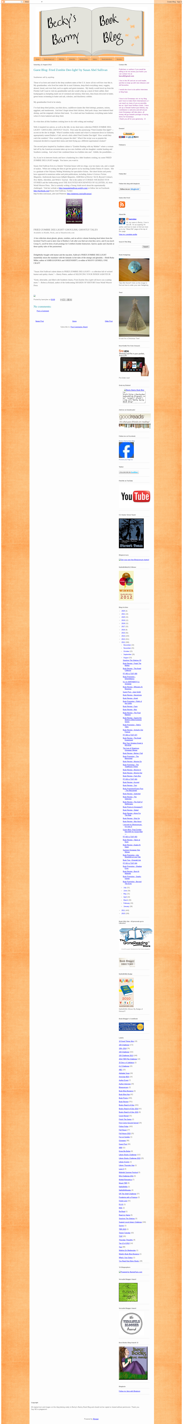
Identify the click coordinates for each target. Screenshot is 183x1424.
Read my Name (124, 1215)
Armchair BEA (124, 1077)
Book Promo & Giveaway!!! (133, 807)
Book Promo (123, 1098)
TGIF (121, 1236)
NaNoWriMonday (125, 1190)
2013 (123, 639)
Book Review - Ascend (131, 782)
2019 (123, 620)
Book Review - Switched (131, 794)
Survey (121, 1226)
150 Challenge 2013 (126, 1055)
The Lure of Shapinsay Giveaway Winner (131, 749)
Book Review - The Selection (130, 798)
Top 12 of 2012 (124, 1243)
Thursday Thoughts (126, 1240)
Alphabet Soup (124, 1073)
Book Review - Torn (130, 785)
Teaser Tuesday (124, 1233)
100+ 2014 (122, 1048)
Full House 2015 (125, 1133)
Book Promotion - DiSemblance (129, 678)
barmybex (132, 219)
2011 (123, 910)
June (125, 891)
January (126, 906)
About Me (72, 59)
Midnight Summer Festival (128, 1172)
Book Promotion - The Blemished (131, 757)
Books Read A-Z (49, 59)
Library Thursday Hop (126, 1165)
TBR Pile (61, 59)
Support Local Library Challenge (130, 1222)
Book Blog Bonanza (126, 1091)
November (127, 648)
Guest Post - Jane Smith (132, 692)
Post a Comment (43, 311)
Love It (121, 1169)
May (125, 894)
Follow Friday (123, 1126)
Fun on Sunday (124, 1137)
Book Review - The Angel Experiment (132, 739)
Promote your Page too (126, 459)
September (127, 654)
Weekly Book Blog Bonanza (129, 1254)
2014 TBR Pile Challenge (128, 1059)
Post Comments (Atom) (79, 327)
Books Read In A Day (126, 1105)
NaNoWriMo (123, 1187)
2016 (123, 630)
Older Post (109, 321)
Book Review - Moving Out (132, 773)
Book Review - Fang (130, 706)
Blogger (95, 1419)
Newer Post (39, 321)
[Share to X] (66, 299)
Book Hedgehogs (107, 59)
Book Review (123, 1102)
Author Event (123, 1080)
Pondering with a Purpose (128, 1197)
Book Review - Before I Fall (133, 753)
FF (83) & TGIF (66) (130, 779)
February (126, 903)
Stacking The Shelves (127, 1218)
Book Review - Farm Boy (132, 776)
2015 (123, 633)
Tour (120, 1247)
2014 (123, 636)
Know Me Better (124, 1151)
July (125, 888)
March (125, 900)
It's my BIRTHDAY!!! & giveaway (131, 683)
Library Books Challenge (127, 1155)
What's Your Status (126, 1258)
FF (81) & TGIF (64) (130, 863)
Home (37, 59)
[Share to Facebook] (68, 299)
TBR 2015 (122, 1229)
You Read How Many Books (129, 1261)
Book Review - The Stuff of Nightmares (132, 803)
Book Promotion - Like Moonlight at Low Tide (132, 856)
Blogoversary (123, 1087)
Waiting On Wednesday (127, 1250)
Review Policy (84, 59)
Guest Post (123, 1144)
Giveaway (122, 1141)
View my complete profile (128, 234)
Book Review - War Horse (132, 821)
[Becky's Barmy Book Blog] (126, 457)
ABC (120, 1070)
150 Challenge (124, 1052)
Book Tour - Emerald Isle (132, 860)
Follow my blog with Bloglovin (129, 1391)
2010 (123, 913)
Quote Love (123, 1201)
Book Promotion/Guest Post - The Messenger (133, 790)
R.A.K (121, 1204)
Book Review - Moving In (132, 770)
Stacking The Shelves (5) (132, 660)
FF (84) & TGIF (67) (130, 735)
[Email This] (61, 299)
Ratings (95, 59)
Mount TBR (123, 1183)
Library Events (124, 1162)
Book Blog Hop (124, 1094)
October (126, 651)
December (127, 645)
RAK (120, 1208)
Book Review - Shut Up (131, 818)
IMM (120, 1148)
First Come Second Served (128, 1123)
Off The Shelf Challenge (127, 1194)
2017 (123, 626)
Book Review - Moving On (132, 761)
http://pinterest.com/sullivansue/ (79, 194)
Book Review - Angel (130, 698)
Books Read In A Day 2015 (128, 1112)
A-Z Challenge (124, 1066)
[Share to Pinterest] (71, 299)
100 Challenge (124, 1045)
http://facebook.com (41, 191)
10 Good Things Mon (126, 1041)
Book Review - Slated (130, 810)
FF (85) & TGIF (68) (130, 674)
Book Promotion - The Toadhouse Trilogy (131, 766)
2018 (123, 623)
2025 (123, 611)
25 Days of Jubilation (126, 1063)
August (126, 658)
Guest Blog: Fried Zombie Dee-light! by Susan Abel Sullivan (70, 70)
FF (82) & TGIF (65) (130, 837)
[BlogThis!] (63, 299)
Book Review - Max (130, 710)
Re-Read (122, 1211)
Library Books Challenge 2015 (129, 1158)
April (125, 897)
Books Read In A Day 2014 (128, 1109)
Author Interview (125, 1084)
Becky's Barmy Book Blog (127, 441)
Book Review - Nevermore (132, 695)
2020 (123, 617)
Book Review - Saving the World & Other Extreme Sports (132, 720)
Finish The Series (125, 1119)
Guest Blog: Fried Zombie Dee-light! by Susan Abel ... (133, 831)
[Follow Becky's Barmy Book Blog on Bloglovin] (129, 190)
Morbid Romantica (125, 1180)
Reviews (119, 59)
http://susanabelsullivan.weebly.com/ (73, 188)
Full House (123, 1130)
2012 (123, 642)
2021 (123, 614)
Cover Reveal (124, 1116)
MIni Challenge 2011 (126, 1176)
